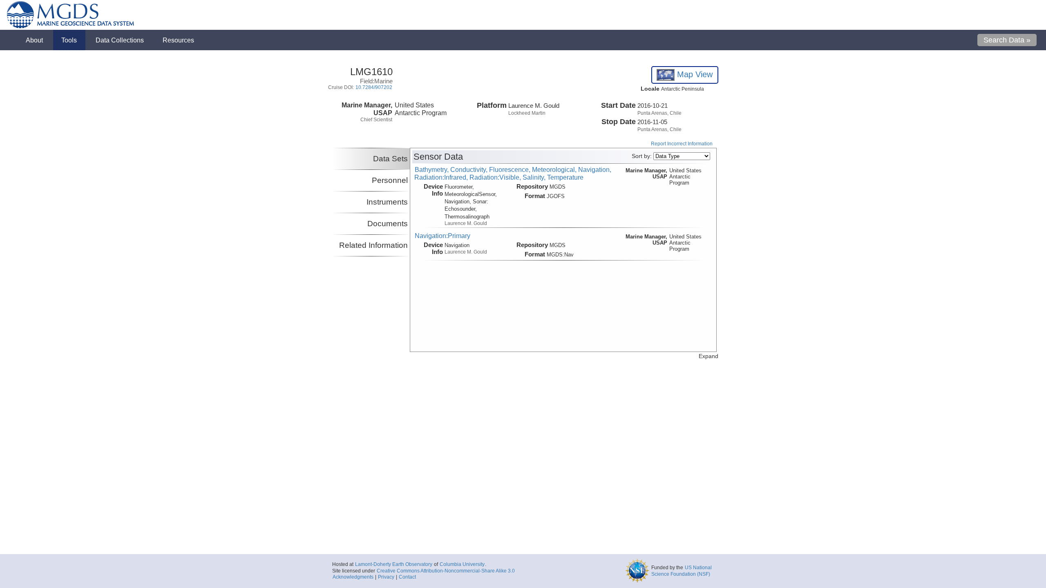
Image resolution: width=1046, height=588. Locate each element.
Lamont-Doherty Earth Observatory (393, 564)
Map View (694, 74)
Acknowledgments (353, 577)
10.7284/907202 (373, 87)
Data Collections (120, 40)
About (34, 40)
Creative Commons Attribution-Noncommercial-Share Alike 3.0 (446, 571)
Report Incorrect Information (682, 144)
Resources (178, 40)
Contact (407, 577)
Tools (69, 40)
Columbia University (462, 564)
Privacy (386, 577)
